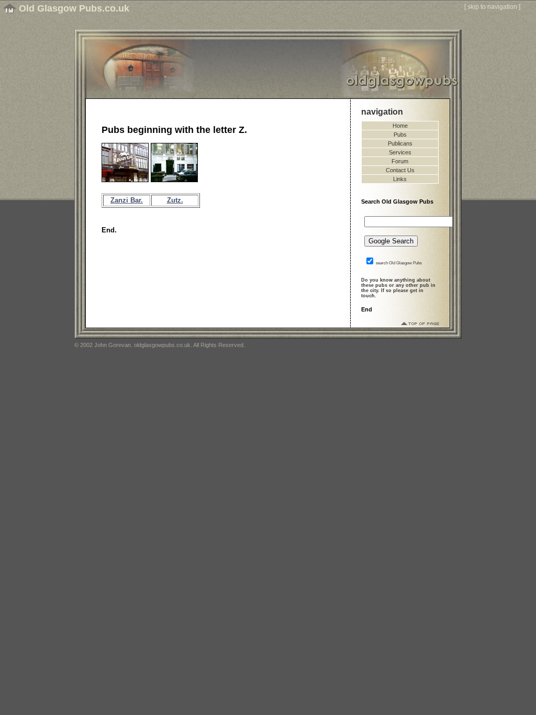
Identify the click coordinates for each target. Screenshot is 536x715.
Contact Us (400, 170)
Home (400, 125)
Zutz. (175, 200)
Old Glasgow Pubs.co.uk (74, 8)
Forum (400, 161)
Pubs (400, 134)
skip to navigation (492, 6)
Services (400, 152)
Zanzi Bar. (126, 200)
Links (400, 179)
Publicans (400, 143)
